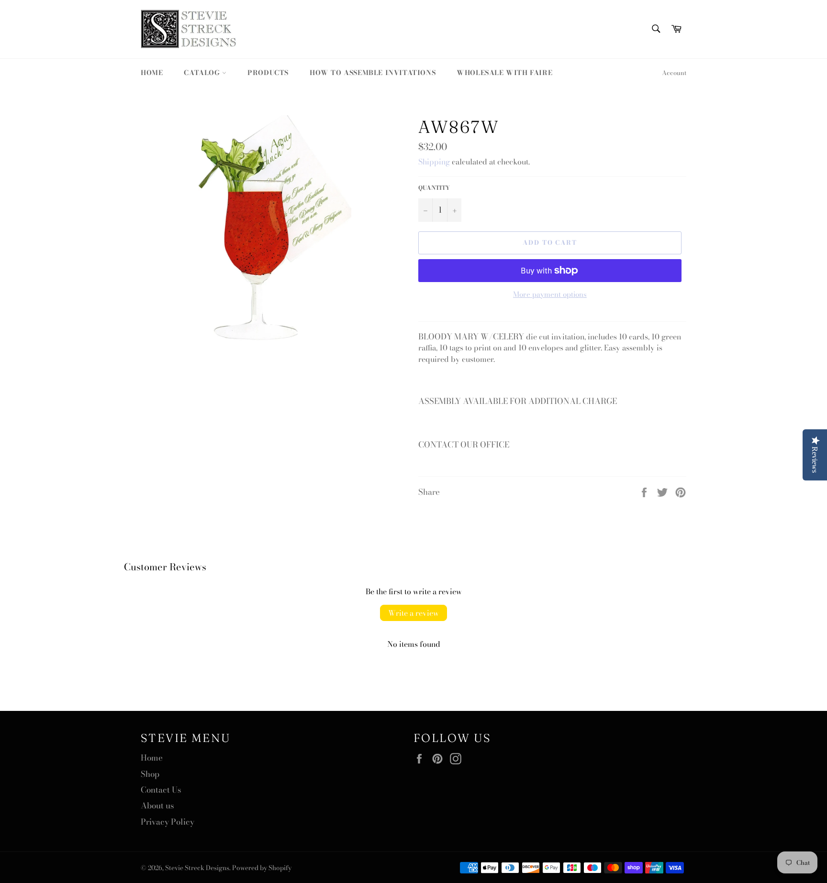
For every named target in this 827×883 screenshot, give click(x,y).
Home (152, 72)
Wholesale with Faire (504, 72)
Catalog (203, 72)
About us (157, 805)
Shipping (434, 161)
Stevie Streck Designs (197, 867)
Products (268, 72)
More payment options (550, 295)
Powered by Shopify (261, 867)
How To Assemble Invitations (373, 72)
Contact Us (161, 790)
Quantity (434, 188)
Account (674, 72)
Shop (150, 774)
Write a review (413, 613)
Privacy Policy (167, 822)
